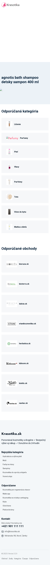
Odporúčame (34, 558)
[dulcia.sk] (11, 303)
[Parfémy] (9, 181)
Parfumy (24, 138)
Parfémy (18, 182)
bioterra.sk (24, 284)
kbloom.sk (24, 363)
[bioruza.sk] (11, 264)
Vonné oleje (7, 476)
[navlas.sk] (11, 403)
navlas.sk (23, 403)
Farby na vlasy (8, 464)
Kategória (17, 558)
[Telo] (9, 197)
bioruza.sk (24, 264)
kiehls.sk (23, 383)
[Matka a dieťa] (9, 227)
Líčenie (17, 124)
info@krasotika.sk (12, 531)
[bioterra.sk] (11, 284)
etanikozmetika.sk (27, 323)
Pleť (16, 152)
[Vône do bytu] (9, 212)
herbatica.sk (24, 343)
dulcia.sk (23, 304)
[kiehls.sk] (11, 383)
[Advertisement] (25, 36)
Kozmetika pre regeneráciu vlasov (16, 490)
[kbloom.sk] (11, 363)
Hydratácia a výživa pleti (12, 456)
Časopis (25, 558)
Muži (4, 460)
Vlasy (16, 167)
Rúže (5, 502)
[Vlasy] (9, 166)
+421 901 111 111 (12, 526)
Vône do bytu (20, 212)
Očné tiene (7, 506)
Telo (16, 197)
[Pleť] (9, 151)
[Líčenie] (9, 124)
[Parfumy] (12, 138)
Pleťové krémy (8, 510)
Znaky (11, 558)
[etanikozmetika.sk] (11, 323)
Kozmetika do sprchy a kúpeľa (15, 472)
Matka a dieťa (20, 227)
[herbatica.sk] (11, 343)
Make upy (6, 494)
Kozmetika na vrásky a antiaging (15, 498)
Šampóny (6, 468)
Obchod (4, 558)
